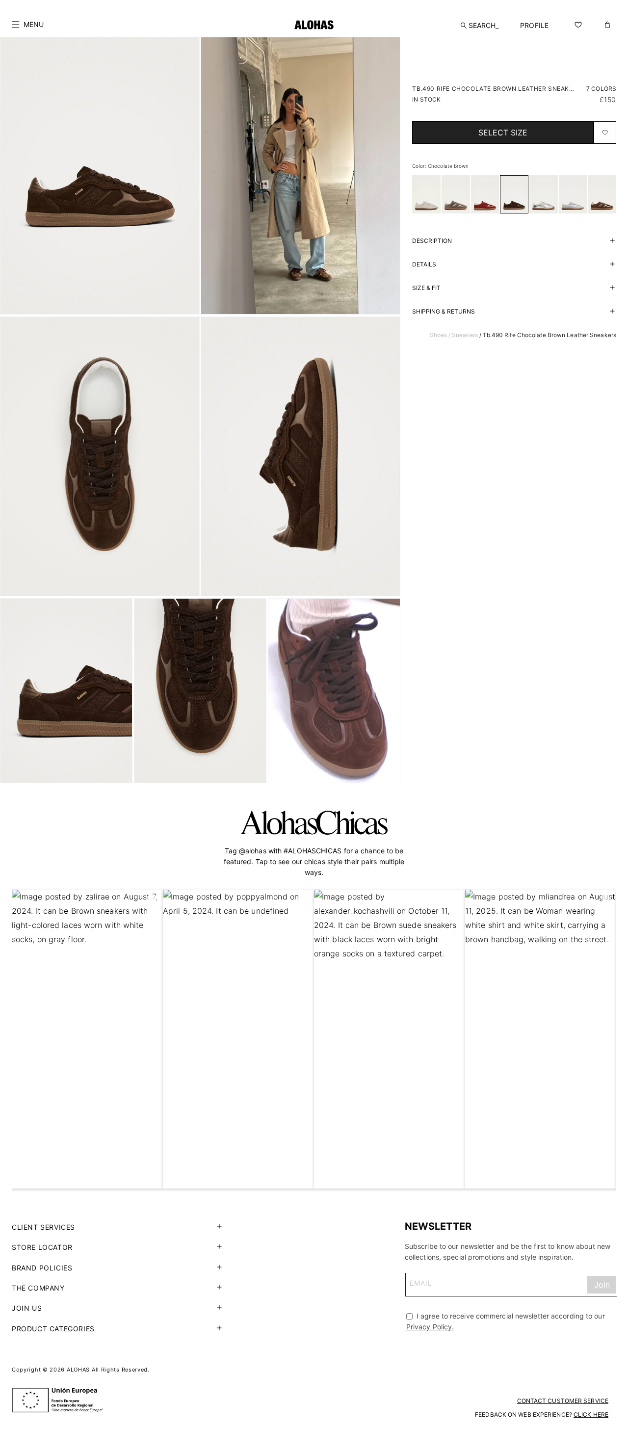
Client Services (43, 1227)
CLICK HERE (591, 1414)
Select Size (502, 132)
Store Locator (42, 1247)
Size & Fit (426, 287)
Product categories (53, 1328)
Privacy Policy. (430, 1326)
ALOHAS (78, 1369)
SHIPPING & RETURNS (443, 311)
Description (432, 240)
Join (602, 1285)
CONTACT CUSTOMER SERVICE (562, 1400)
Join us (27, 1308)
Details (424, 264)
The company (38, 1288)
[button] (28, 24)
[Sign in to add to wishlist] (605, 132)
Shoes (438, 335)
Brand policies (42, 1268)
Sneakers (465, 335)
